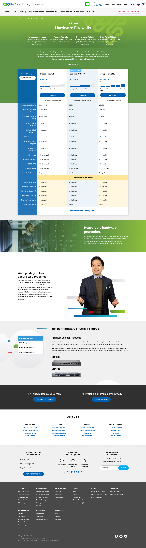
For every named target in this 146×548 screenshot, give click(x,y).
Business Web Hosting (42, 494)
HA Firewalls (21, 516)
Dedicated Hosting (29, 19)
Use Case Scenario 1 (26, 347)
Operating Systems (23, 522)
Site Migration (40, 503)
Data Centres (40, 513)
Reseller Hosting (41, 500)
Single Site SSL (30, 433)
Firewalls (20, 513)
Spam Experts (59, 497)
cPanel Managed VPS (87, 430)
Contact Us (115, 430)
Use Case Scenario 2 (26, 352)
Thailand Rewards (78, 500)
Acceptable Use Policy (52, 540)
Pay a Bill (115, 433)
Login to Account (115, 427)
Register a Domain (30, 427)
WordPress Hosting (58, 433)
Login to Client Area (27, 468)
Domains (21, 488)
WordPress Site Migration (117, 494)
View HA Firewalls (101, 399)
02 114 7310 (98, 5)
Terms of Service (39, 540)
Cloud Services (77, 503)
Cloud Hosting (41, 488)
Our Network (41, 510)
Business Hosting (58, 430)
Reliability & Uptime (42, 519)
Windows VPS (87, 436)
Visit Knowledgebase (27, 464)
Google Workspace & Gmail (99, 494)
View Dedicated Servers (45, 399)
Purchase (52, 95)
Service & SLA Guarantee (25, 540)
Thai (138, 4)
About (107, 4)
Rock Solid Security (26, 338)
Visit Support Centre (33, 474)
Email (93, 488)
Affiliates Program (78, 497)
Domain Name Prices (30, 430)
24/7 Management (25, 343)
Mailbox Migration (96, 497)
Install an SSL (40, 505)
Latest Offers (115, 436)
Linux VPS (87, 433)
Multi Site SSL (30, 436)
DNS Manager (22, 503)
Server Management (23, 525)
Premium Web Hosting (42, 497)
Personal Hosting (59, 427)
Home (20, 19)
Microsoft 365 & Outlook (98, 491)
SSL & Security (60, 488)
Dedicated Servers (87, 427)
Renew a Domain (23, 497)
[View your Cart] (143, 4)
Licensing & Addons (23, 519)
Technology (39, 516)
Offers (75, 494)
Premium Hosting (59, 436)
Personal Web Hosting (42, 491)
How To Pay (58, 519)
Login (56, 513)
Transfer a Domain (23, 494)
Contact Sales (25, 460)
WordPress (114, 488)
